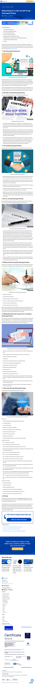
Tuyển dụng (4, 612)
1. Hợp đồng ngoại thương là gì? (8, 29)
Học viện (3, 608)
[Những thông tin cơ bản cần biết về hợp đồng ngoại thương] (6, 561)
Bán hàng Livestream (5, 596)
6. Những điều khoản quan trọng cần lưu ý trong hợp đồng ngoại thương (15, 37)
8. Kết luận (5, 41)
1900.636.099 (5, 581)
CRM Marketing (4, 600)
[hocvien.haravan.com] (13, 1)
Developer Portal (4, 621)
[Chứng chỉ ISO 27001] (17, 647)
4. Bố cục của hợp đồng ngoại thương (9, 34)
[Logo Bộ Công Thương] (31, 682)
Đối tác (3, 616)
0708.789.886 (11, 676)
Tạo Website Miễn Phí (29, 1)
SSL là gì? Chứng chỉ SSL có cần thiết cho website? (28, 568)
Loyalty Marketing (5, 601)
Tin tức (3, 609)
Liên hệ (3, 610)
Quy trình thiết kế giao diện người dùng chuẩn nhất (6, 568)
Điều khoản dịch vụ (16, 682)
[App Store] (4, 589)
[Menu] (34, 1)
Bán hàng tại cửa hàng (5, 597)
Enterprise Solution (5, 602)
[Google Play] (10, 589)
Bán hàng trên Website (5, 593)
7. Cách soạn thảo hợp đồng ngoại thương (10, 39)
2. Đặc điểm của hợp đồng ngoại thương (9, 31)
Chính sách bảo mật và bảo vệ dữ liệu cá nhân (8, 682)
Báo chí (3, 617)
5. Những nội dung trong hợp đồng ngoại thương (11, 36)
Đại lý (3, 618)
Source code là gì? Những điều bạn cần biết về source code (17, 569)
